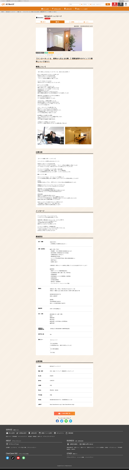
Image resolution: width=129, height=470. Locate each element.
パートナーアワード (89, 457)
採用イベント (77, 447)
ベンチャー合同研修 (99, 447)
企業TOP (44, 21)
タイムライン (60, 433)
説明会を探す (23, 433)
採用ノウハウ (83, 447)
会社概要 (8, 447)
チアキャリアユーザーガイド (49, 436)
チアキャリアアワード (71, 457)
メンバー (87, 21)
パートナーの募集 (80, 457)
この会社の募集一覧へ (66, 413)
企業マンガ (40, 436)
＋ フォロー (47, 18)
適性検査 (70, 433)
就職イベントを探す (47, 433)
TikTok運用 (120, 447)
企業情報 (72, 21)
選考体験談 (14, 436)
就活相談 (30, 436)
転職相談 (34, 436)
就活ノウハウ (8, 436)
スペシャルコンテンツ (22, 436)
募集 (58, 21)
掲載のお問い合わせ (87, 444)
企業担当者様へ (74, 444)
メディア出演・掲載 (22, 447)
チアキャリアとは (14, 444)
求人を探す (12, 433)
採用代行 (73, 449)
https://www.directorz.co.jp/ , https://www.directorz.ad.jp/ (62, 404)
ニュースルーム (14, 447)
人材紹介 (106, 447)
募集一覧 (19, 11)
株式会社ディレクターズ (10, 11)
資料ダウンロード (90, 447)
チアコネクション (113, 447)
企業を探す (34, 433)
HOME (2, 11)
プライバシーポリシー (31, 447)
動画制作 (68, 449)
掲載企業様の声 (70, 447)
